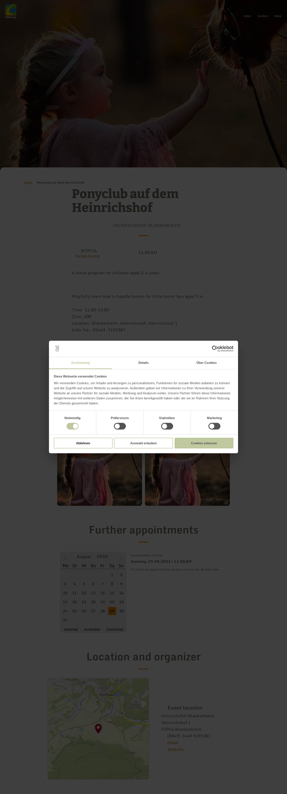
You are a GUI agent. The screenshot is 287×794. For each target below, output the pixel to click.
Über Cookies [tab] (206, 362)
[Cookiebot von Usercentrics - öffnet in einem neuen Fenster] (215, 349)
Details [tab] (143, 362)
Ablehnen (83, 443)
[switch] (120, 426)
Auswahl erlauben (143, 443)
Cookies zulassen (204, 443)
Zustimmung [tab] (80, 362)
